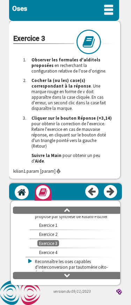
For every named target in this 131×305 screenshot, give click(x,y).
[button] (67, 209)
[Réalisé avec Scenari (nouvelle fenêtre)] (119, 292)
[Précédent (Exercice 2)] (92, 192)
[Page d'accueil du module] (22, 192)
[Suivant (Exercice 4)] (111, 192)
